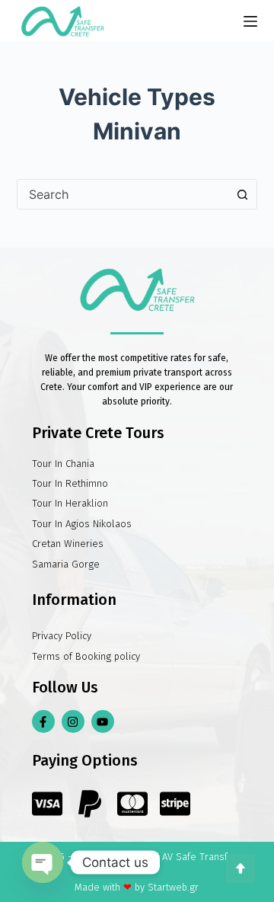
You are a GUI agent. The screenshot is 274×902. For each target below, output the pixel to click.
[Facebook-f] (43, 721)
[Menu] (250, 21)
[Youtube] (102, 721)
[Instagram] (73, 721)
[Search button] (242, 194)
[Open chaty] (42, 862)
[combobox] (123, 194)
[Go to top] (240, 868)
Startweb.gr (173, 887)
